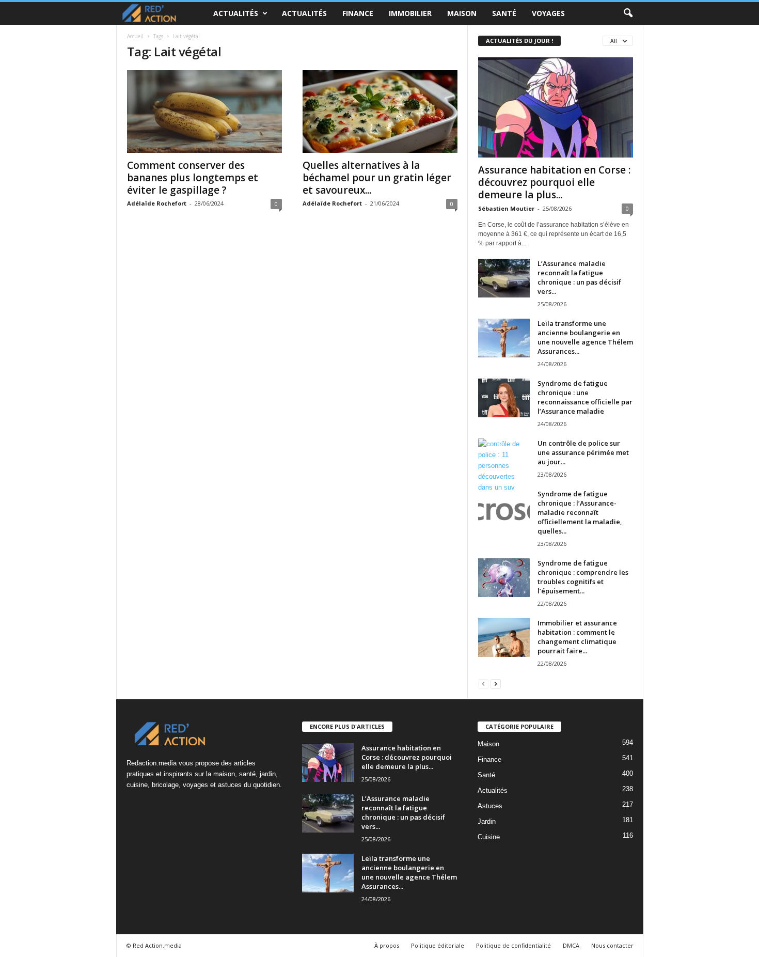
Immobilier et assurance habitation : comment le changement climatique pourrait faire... (577, 636)
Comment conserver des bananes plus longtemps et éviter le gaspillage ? (192, 178)
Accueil (135, 36)
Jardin (487, 821)
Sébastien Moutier (506, 208)
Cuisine (489, 837)
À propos (386, 945)
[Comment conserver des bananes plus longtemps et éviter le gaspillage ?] (204, 111)
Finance (357, 13)
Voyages (548, 13)
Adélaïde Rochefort (156, 203)
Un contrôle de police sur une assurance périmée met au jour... (583, 452)
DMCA (571, 945)
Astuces (490, 806)
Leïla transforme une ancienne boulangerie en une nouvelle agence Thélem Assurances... (585, 337)
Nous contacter (612, 945)
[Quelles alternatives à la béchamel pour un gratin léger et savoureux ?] (380, 111)
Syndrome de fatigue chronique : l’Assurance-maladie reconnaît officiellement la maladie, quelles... (579, 512)
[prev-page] (483, 683)
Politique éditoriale (437, 945)
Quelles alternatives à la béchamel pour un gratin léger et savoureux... (377, 178)
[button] (627, 13)
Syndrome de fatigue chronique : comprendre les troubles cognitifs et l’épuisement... (582, 576)
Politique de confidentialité (513, 945)
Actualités (235, 13)
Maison (462, 13)
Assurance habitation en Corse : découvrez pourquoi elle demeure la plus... (554, 182)
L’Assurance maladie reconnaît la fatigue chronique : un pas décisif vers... (579, 277)
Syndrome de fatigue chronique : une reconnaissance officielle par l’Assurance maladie (584, 397)
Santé (504, 13)
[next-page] (496, 683)
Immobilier (410, 13)
